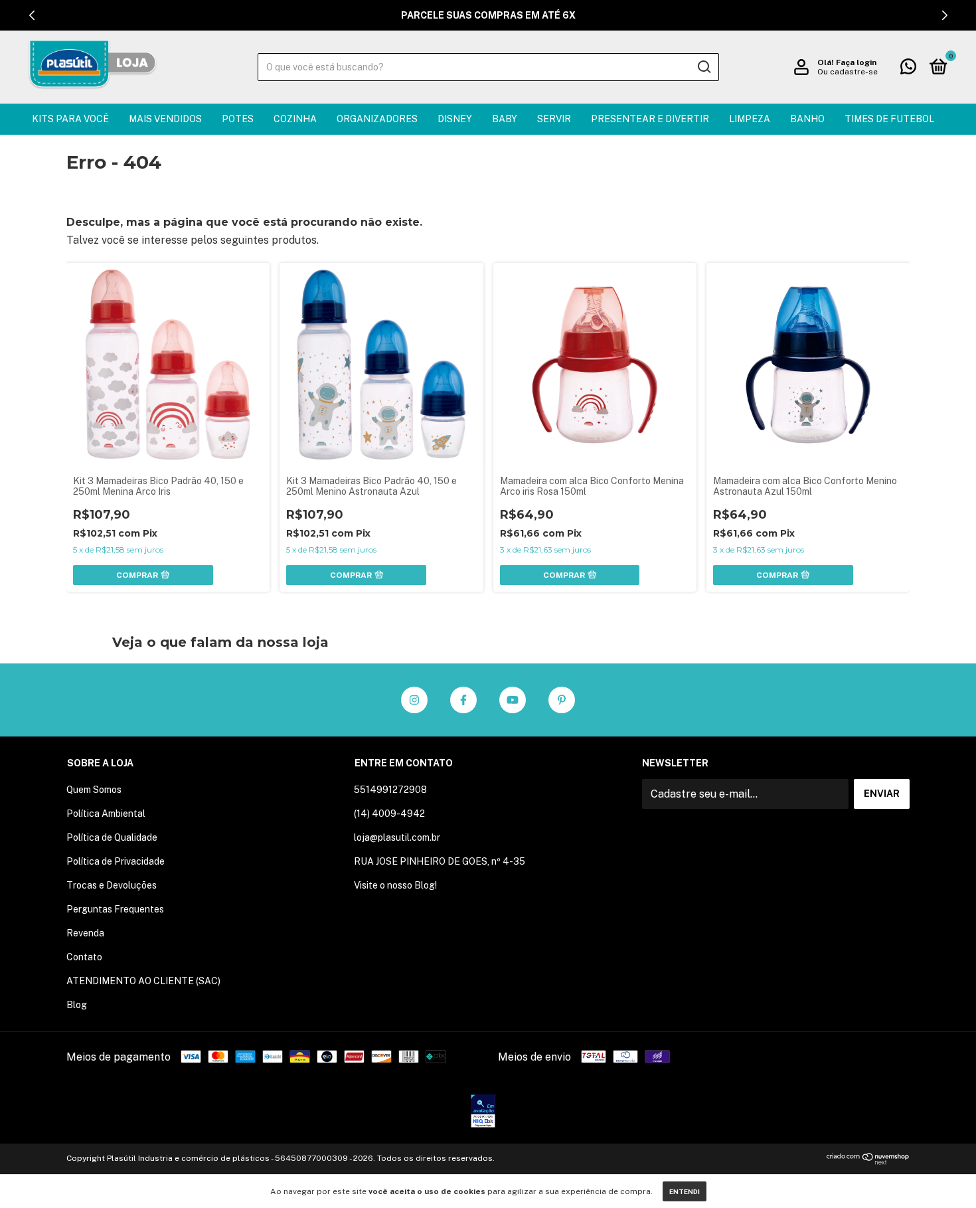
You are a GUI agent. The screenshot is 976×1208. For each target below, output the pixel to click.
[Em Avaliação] (483, 1112)
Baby (504, 119)
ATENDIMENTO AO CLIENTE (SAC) (143, 981)
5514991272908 (390, 789)
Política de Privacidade (115, 861)
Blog (76, 1004)
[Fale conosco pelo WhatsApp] (908, 69)
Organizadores (377, 119)
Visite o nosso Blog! (395, 885)
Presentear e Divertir (650, 119)
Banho (807, 119)
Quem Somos (94, 789)
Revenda (85, 933)
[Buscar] (703, 67)
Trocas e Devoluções (111, 885)
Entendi (684, 1191)
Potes (238, 119)
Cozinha (295, 119)
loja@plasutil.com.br (397, 837)
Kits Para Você (70, 119)
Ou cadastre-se (847, 71)
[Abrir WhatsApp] (943, 1174)
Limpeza (749, 119)
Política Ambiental (105, 813)
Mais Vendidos (165, 119)
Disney (455, 119)
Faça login (856, 62)
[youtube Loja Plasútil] (512, 700)
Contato (84, 957)
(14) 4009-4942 (389, 813)
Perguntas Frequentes (115, 909)
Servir (554, 119)
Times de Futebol (889, 119)
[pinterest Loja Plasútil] (561, 700)
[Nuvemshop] (868, 1161)
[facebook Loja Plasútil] (463, 700)
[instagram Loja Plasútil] (414, 700)
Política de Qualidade (111, 837)
